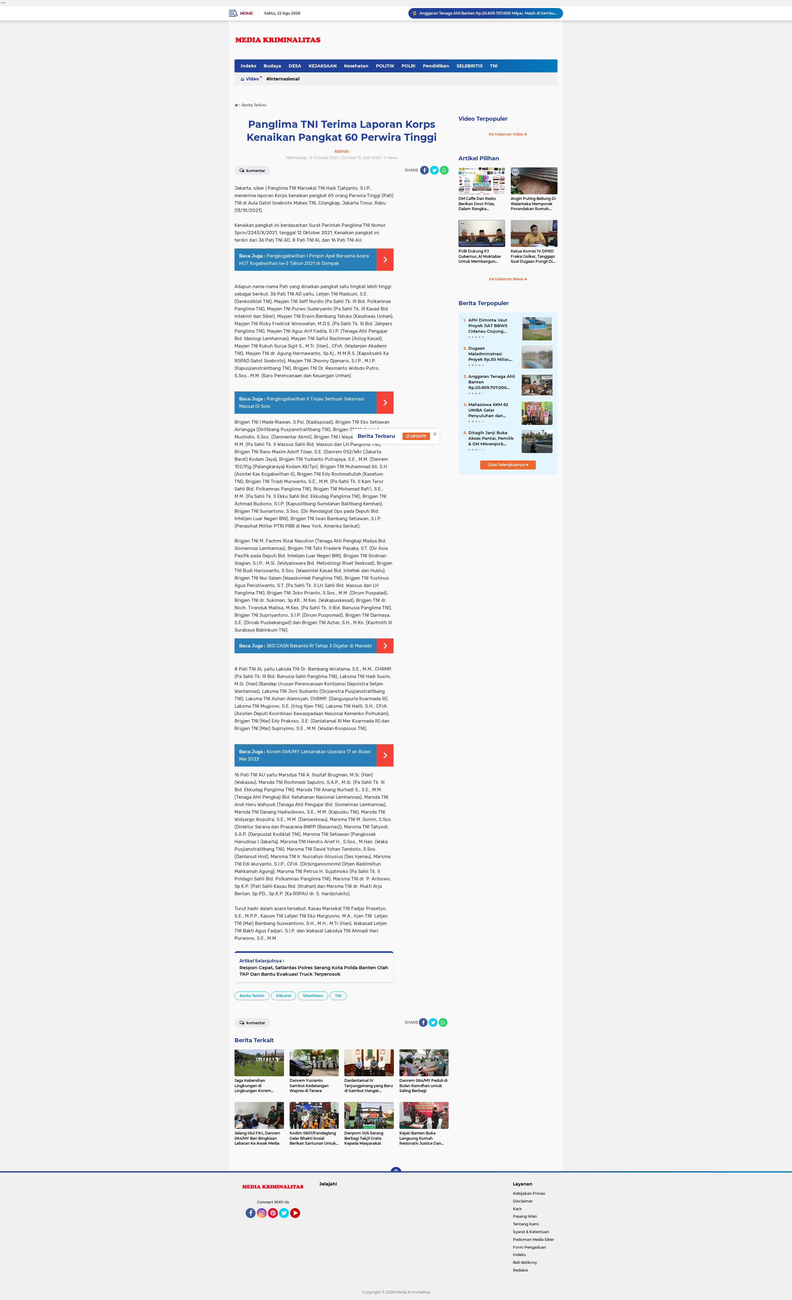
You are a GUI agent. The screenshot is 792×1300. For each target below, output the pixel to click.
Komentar (255, 170)
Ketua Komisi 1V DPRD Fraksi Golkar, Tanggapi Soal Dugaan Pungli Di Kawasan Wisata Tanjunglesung (533, 256)
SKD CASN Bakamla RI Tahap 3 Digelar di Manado (319, 646)
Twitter (287, 1221)
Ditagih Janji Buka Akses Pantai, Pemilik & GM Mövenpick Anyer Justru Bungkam (491, 438)
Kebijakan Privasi (529, 1193)
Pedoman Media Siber (533, 1239)
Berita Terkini (252, 995)
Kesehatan (356, 66)
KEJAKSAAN (323, 66)
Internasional (284, 79)
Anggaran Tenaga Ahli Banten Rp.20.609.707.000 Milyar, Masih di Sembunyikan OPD (488, 13)
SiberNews (313, 995)
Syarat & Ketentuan (531, 1231)
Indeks (248, 66)
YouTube (299, 1221)
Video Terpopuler (483, 118)
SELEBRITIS (470, 66)
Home (246, 13)
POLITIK (385, 66)
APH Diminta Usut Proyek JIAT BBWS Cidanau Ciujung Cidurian (487, 325)
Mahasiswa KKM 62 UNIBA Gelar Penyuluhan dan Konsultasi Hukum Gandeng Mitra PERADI (488, 410)
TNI (494, 66)
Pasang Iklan (525, 1216)
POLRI (408, 66)
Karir (517, 1209)
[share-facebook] (424, 170)
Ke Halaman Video (506, 134)
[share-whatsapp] (444, 170)
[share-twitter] (434, 170)
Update (417, 436)
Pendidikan (436, 66)
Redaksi (520, 1270)
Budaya (272, 66)
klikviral (283, 995)
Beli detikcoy (525, 1262)
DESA (295, 66)
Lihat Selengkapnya (507, 464)
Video (252, 79)
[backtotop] (396, 1172)
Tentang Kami (526, 1224)
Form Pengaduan (529, 1247)
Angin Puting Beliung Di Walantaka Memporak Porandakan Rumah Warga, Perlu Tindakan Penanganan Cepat (533, 204)
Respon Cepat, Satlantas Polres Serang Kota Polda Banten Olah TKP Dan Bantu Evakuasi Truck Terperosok (313, 971)
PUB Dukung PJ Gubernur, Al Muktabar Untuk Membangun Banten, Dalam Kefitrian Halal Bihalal (480, 256)
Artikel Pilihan (478, 158)
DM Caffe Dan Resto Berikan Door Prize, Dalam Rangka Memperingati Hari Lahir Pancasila (481, 204)
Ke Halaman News (506, 279)
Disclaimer (523, 1201)
